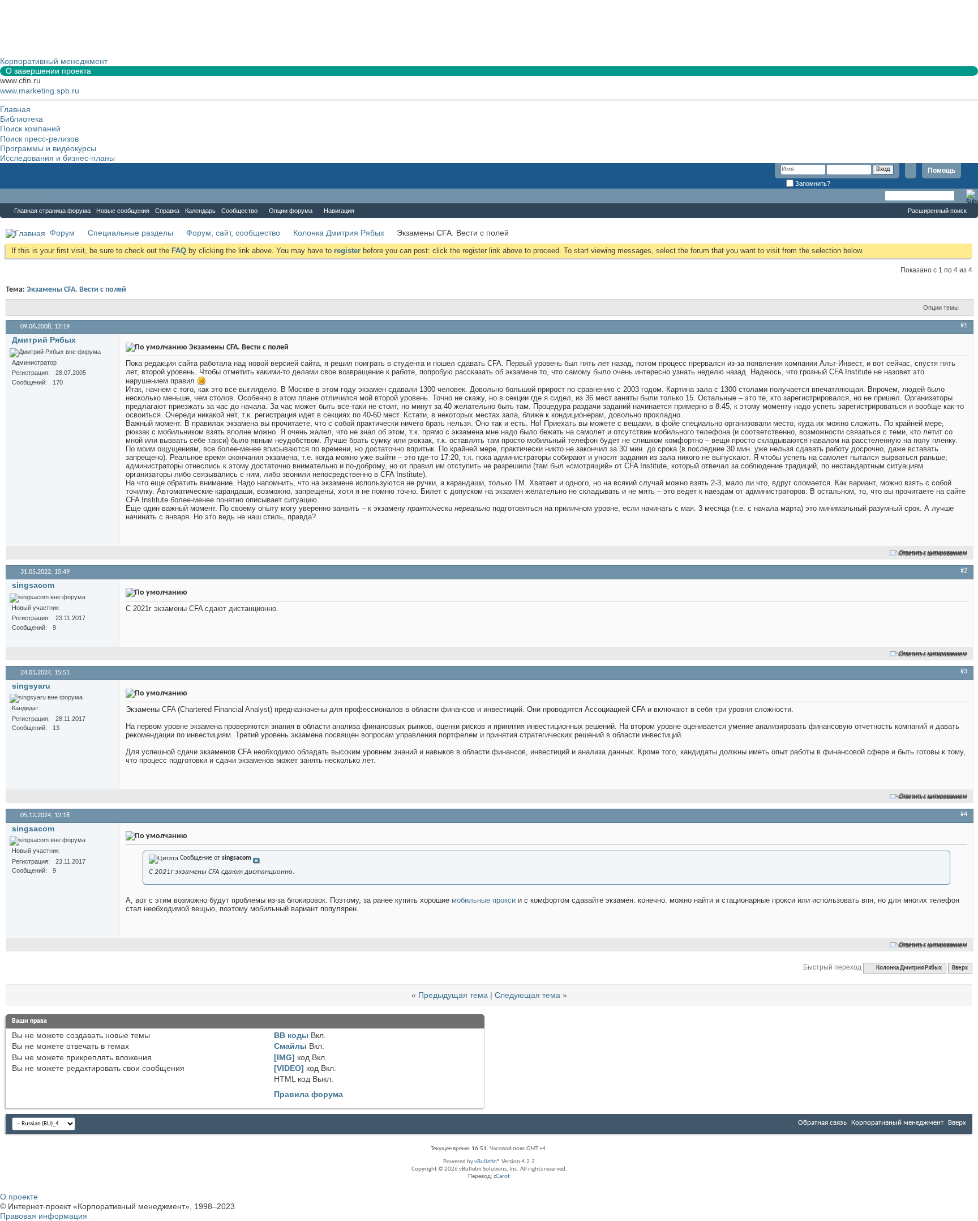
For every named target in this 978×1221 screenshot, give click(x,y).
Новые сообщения (122, 210)
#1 (963, 325)
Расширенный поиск (937, 210)
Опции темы (941, 307)
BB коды (291, 1035)
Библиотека (21, 118)
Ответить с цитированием (933, 553)
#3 (963, 671)
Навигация (339, 210)
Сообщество (239, 210)
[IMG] (284, 1057)
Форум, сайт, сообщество (233, 232)
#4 (963, 814)
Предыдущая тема (453, 995)
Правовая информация (43, 1215)
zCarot (502, 1176)
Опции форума (290, 210)
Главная (15, 109)
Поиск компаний (30, 128)
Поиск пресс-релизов (39, 138)
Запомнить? (811, 183)
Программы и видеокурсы (48, 148)
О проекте (19, 1196)
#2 (963, 570)
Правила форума (308, 1094)
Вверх (960, 968)
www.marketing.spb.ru (39, 90)
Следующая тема (527, 995)
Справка (167, 210)
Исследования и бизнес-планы (57, 158)
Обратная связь (822, 1122)
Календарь (200, 210)
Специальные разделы (130, 232)
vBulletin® (487, 1162)
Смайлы (290, 1046)
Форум (22, 196)
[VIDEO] (289, 1068)
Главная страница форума (52, 210)
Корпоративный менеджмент (897, 1122)
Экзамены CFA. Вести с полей (76, 289)
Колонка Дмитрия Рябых (338, 232)
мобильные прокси (484, 900)
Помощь (941, 170)
